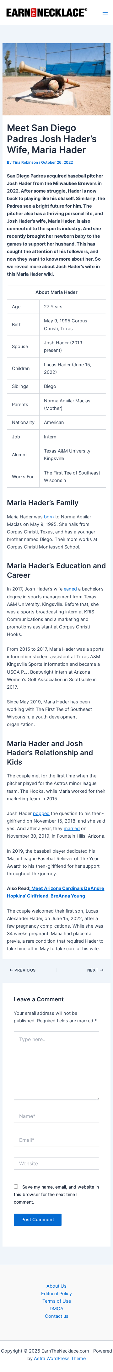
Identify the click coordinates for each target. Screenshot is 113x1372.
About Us (56, 1286)
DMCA (56, 1308)
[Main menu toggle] (105, 12)
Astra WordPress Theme (60, 1358)
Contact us (56, 1316)
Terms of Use (56, 1301)
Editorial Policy (56, 1293)
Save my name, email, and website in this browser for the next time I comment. (56, 1194)
